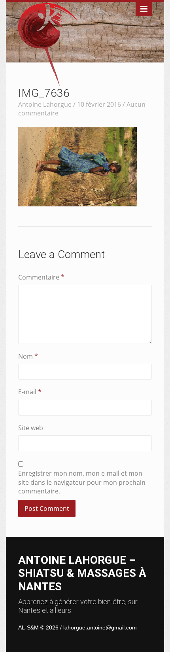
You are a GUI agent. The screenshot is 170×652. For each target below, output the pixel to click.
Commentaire (41, 277)
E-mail (30, 391)
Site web (30, 427)
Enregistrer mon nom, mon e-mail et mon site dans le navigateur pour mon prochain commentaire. (81, 482)
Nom (28, 356)
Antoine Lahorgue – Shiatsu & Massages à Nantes (82, 573)
